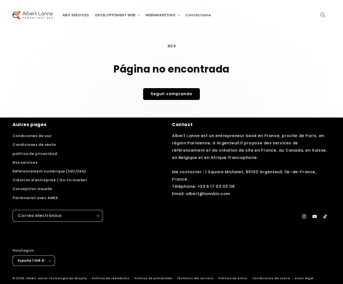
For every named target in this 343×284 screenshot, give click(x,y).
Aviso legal (304, 278)
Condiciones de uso (32, 135)
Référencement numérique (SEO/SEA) (49, 171)
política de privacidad (35, 153)
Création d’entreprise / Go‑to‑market (50, 180)
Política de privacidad (153, 278)
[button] (117, 15)
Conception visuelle (32, 188)
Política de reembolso (111, 278)
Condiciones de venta (34, 144)
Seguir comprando (171, 93)
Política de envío (232, 278)
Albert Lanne (37, 278)
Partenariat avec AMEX (35, 197)
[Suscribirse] (97, 216)
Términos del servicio (195, 278)
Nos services (25, 162)
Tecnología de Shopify (68, 278)
